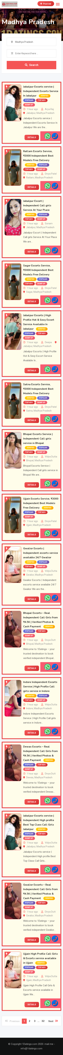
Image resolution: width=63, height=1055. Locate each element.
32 (43, 1021)
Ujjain (29, 525)
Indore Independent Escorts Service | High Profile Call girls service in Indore (40, 686)
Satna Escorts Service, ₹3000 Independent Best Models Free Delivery (38, 389)
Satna (29, 410)
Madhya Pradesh (45, 113)
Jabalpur (30, 113)
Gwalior (30, 574)
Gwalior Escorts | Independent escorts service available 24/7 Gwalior (40, 553)
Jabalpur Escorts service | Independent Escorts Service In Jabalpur (40, 91)
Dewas (29, 777)
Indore (29, 708)
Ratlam (30, 177)
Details (32, 137)
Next (50, 1021)
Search (33, 65)
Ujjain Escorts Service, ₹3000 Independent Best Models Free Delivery (40, 503)
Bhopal (30, 460)
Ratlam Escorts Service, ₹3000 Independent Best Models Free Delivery (38, 156)
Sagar (29, 292)
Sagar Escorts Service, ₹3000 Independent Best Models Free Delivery (38, 270)
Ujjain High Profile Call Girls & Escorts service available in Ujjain (40, 958)
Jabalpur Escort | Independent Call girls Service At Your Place (37, 205)
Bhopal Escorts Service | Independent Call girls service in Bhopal (38, 438)
